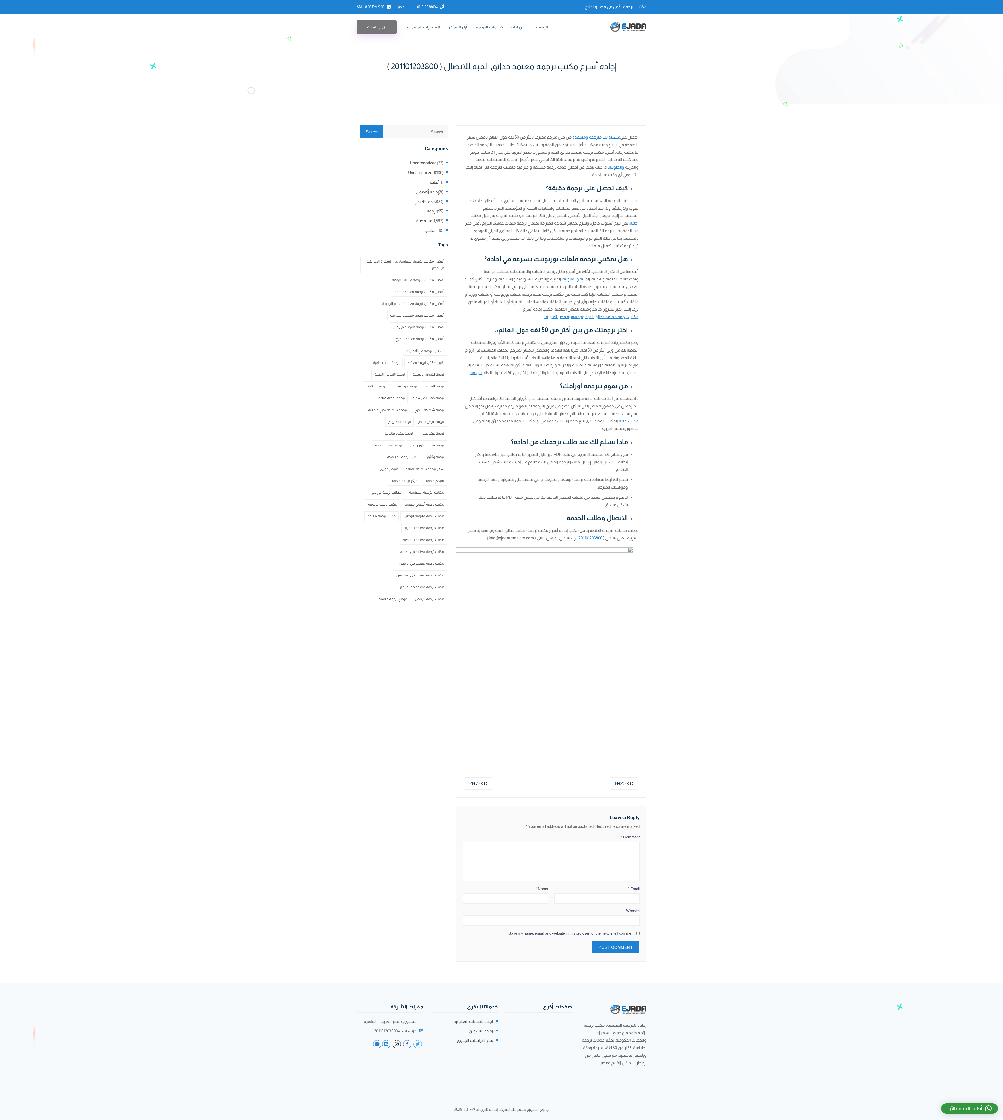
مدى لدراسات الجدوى (475, 1040)
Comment (630, 837)
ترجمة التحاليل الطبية (389, 374)
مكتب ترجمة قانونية (382, 504)
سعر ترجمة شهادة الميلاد (425, 469)
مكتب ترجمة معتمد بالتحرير (424, 528)
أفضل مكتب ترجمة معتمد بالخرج (420, 339)
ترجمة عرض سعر (431, 422)
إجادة (634, 223)
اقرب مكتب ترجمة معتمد (425, 362)
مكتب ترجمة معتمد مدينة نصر (422, 587)
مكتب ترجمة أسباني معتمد (424, 504)
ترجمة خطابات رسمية (428, 398)
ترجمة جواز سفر (405, 386)
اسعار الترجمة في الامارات (425, 351)
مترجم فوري (389, 469)
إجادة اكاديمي (425, 201)
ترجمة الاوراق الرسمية (428, 374)
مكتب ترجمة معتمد (381, 516)
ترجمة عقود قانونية (398, 433)
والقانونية (571, 279)
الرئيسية (540, 27)
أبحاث (434, 182)
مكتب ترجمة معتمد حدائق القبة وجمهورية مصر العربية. (591, 316)
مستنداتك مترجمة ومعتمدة (596, 137)
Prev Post (478, 783)
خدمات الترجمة (488, 27)
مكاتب (429, 230)
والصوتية (616, 167)
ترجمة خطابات (375, 386)
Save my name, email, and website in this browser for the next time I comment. (571, 933)
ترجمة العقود (434, 386)
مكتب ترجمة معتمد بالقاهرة (423, 540)
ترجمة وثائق (435, 457)
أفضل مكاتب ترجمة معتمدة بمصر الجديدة (413, 303)
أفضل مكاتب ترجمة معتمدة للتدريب (417, 315)
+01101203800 (427, 7)
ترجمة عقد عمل (432, 433)
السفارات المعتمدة (423, 27)
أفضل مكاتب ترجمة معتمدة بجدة (419, 292)
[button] (969, 1108)
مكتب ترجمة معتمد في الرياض (421, 563)
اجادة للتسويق (481, 1031)
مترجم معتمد (434, 481)
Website (633, 911)
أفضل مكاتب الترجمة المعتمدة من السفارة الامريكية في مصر (405, 264)
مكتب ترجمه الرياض (429, 599)
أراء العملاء (458, 27)
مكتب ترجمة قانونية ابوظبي (423, 516)
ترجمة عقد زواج (399, 422)
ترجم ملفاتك (376, 27)
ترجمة (432, 211)
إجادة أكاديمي (427, 192)
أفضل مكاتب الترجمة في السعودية (418, 280)
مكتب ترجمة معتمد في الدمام (422, 551)
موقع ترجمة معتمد (393, 599)
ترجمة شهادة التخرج (429, 410)
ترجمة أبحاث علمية (386, 362)
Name (541, 889)
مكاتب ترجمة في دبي (386, 492)
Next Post (624, 783)
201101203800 (590, 538)
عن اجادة (517, 27)
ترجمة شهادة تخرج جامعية (387, 410)
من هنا (476, 372)
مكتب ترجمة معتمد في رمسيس (420, 575)
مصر (400, 7)
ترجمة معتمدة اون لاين (427, 445)
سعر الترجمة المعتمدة (403, 457)
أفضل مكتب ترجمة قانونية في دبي (418, 327)
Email (634, 889)
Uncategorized (423, 163)
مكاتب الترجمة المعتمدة (426, 492)
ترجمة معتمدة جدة (388, 445)
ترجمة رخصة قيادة (391, 398)
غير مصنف (423, 221)
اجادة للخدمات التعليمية (473, 1021)
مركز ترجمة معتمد (404, 481)
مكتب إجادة (628, 421)
